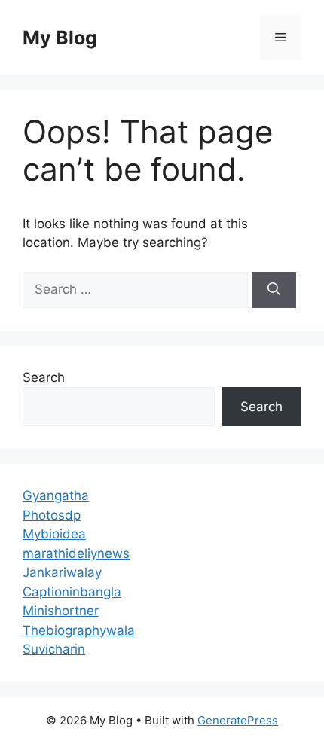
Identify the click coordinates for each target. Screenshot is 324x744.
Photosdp (52, 515)
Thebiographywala (79, 630)
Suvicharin (54, 649)
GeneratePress (237, 720)
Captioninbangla (72, 591)
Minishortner (61, 610)
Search (44, 377)
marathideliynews (76, 553)
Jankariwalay (62, 572)
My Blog (60, 37)
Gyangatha (56, 495)
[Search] (274, 290)
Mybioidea (54, 533)
